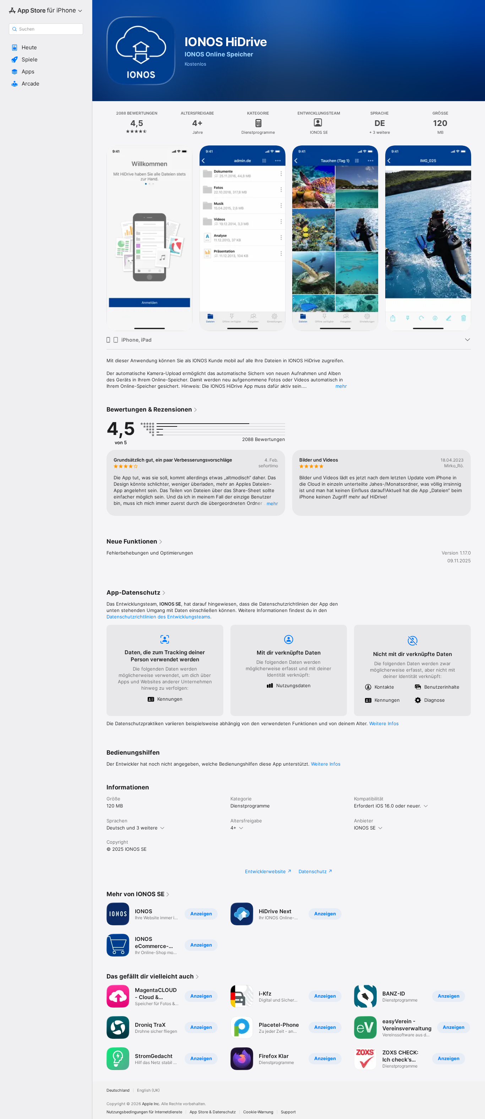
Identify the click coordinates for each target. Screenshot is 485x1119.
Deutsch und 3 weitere (132, 828)
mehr (341, 386)
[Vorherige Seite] (99, 238)
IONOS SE (365, 828)
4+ (233, 828)
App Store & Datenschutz (213, 1112)
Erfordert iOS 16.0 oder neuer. (387, 806)
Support (288, 1112)
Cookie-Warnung (258, 1112)
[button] (46, 47)
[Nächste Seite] (478, 238)
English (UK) (148, 1090)
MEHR (272, 503)
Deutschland (118, 1090)
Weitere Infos (384, 723)
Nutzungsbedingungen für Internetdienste (144, 1112)
